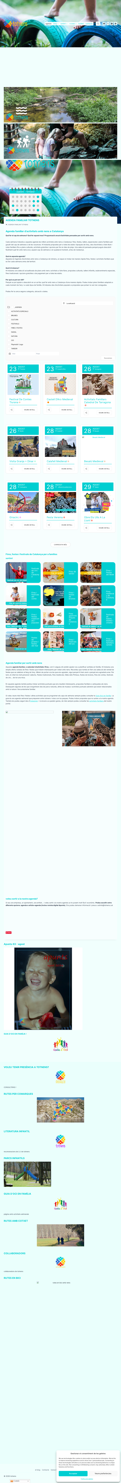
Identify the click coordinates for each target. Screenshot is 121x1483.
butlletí (81, 24)
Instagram (34, 701)
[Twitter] (108, 23)
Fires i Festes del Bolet (110, 572)
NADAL (13, 332)
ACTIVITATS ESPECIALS (19, 311)
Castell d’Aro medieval (60, 399)
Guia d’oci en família (103, 696)
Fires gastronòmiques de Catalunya (73, 618)
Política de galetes (87, 1479)
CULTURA (14, 320)
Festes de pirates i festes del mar (35, 641)
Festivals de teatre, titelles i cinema (110, 618)
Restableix (108, 358)
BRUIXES (14, 315)
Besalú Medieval (93, 461)
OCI (12, 340)
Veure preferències (103, 1473)
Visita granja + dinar (21, 461)
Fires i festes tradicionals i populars (35, 618)
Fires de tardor (72, 572)
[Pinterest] (115, 23)
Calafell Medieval (57, 461)
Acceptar (73, 1473)
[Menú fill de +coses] (73, 23)
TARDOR (14, 348)
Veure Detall (29, 410)
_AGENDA (18, 307)
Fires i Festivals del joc (72, 641)
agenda (48, 24)
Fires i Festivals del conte (35, 595)
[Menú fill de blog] (56, 23)
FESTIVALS (15, 324)
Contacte (45, 1470)
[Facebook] (104, 23)
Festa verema (55, 517)
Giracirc (14, 517)
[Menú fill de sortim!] (63, 23)
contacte (89, 24)
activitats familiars (96, 701)
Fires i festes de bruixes (72, 595)
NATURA (14, 336)
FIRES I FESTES (16, 328)
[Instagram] (111, 23)
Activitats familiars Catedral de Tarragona (97, 401)
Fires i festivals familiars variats (110, 642)
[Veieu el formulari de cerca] (98, 24)
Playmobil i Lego (17, 344)
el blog (37, 1470)
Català (16, 1481)
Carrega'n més (60, 545)
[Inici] (6, 224)
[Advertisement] (60, 69)
